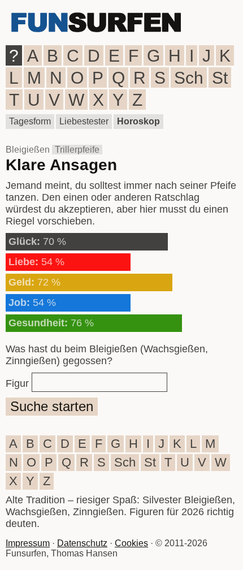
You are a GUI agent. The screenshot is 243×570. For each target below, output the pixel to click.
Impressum (28, 543)
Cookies (131, 543)
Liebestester (84, 121)
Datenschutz (82, 543)
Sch (188, 77)
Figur (17, 383)
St (220, 77)
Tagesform (30, 121)
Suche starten (51, 406)
